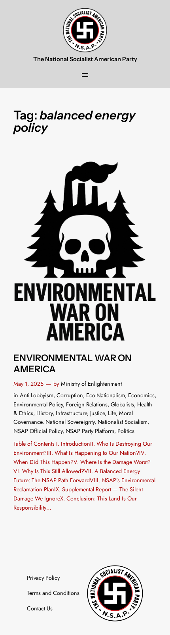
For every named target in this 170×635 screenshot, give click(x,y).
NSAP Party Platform (90, 431)
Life (112, 413)
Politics (125, 431)
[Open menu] (85, 75)
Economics (141, 395)
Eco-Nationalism (105, 395)
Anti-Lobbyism (36, 395)
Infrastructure (71, 413)
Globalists (122, 404)
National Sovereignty (69, 422)
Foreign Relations (87, 404)
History (44, 413)
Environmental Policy (38, 404)
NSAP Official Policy (37, 431)
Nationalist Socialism (122, 422)
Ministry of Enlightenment (91, 384)
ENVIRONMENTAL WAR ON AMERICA (72, 364)
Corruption (70, 395)
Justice (97, 413)
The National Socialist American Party (85, 59)
